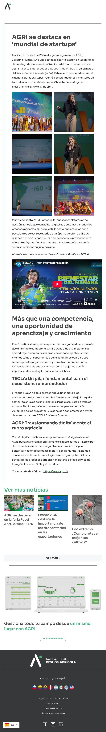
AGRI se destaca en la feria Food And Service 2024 (18, 519)
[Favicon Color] (7, 4)
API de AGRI (53, 703)
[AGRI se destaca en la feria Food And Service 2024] (19, 503)
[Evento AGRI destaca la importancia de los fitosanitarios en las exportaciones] (53, 503)
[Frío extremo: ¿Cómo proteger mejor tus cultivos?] (87, 510)
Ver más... (53, 558)
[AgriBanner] (53, 655)
